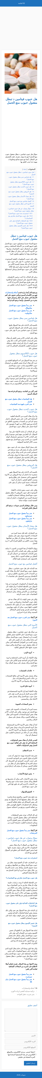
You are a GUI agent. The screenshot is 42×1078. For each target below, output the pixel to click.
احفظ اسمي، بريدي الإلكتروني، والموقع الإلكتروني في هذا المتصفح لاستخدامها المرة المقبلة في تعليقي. (21, 1054)
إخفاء (24, 169)
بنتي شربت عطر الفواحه (25, 994)
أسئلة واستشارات (11, 292)
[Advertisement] (21, 27)
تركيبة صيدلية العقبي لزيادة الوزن (22, 991)
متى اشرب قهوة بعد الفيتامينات (21, 404)
